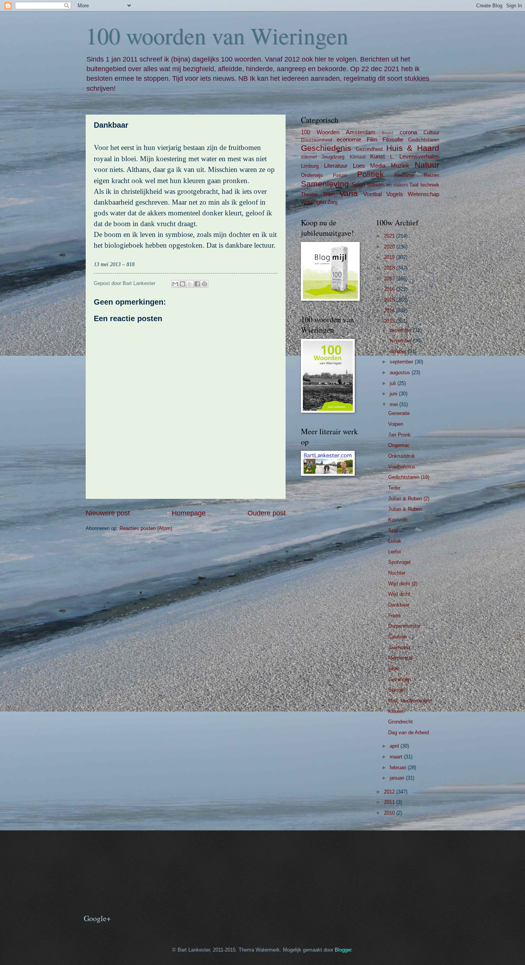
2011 (390, 802)
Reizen (431, 175)
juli (393, 383)
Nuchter (396, 573)
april (395, 746)
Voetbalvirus (401, 467)
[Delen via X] (190, 284)
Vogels (394, 194)
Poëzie (340, 175)
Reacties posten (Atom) (146, 528)
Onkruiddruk (401, 456)
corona (408, 132)
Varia (348, 193)
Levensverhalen (419, 156)
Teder (394, 488)
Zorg (332, 202)
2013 (390, 321)
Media (377, 165)
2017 (390, 279)
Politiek (370, 174)
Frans (394, 615)
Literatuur (335, 165)
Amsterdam (360, 132)
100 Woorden (320, 132)
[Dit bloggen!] (182, 284)
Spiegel (396, 690)
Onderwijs (312, 175)
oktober (399, 351)
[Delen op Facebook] (197, 284)
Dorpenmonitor (404, 626)
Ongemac (399, 445)
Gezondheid (369, 149)
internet (309, 157)
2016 (390, 289)
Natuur (427, 164)
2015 (390, 300)
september (402, 362)
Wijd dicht (399, 594)
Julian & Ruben (405, 509)
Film (372, 139)
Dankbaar (398, 605)
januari (398, 778)
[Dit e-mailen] (175, 284)
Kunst (377, 156)
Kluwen (396, 711)
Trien (328, 194)
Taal (414, 185)
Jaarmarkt (399, 647)
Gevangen (399, 679)
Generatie (399, 413)
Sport (358, 184)
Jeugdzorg (332, 157)
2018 (390, 268)
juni (394, 394)
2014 (390, 310)
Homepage (189, 513)
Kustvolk (398, 520)
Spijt (393, 530)
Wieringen (313, 201)
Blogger (343, 950)
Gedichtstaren (423, 140)
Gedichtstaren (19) (408, 477)
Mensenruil (400, 658)
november (401, 340)
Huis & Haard (413, 147)
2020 (390, 247)
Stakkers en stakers (387, 185)
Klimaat (358, 157)
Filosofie (392, 139)
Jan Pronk (399, 435)
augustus (401, 372)
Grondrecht (400, 722)
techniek (429, 185)
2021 (390, 236)
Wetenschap (423, 194)
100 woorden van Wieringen (217, 35)
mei (394, 404)
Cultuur (431, 132)
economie (349, 139)
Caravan (397, 637)
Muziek (400, 165)
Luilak (394, 541)
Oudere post (267, 513)
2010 (390, 813)
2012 (390, 792)
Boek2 (388, 133)
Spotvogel (399, 562)
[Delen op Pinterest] (204, 284)
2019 (390, 257)
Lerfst (394, 552)
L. (392, 157)
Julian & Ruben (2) (408, 499)
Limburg (310, 166)
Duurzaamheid (316, 140)
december (401, 330)
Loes (359, 165)
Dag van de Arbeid (408, 732)
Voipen (395, 424)
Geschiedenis (326, 147)
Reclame (404, 175)
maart (397, 757)
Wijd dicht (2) (402, 584)
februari (399, 767)
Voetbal (372, 194)
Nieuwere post (108, 513)
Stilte (394, 669)
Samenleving (325, 183)
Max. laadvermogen (410, 700)
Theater (309, 194)
